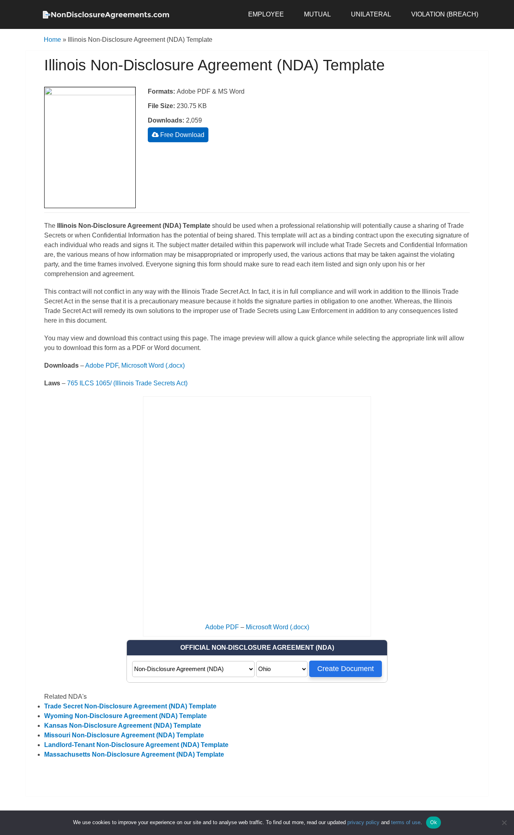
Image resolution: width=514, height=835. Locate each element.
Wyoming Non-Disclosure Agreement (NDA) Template (125, 715)
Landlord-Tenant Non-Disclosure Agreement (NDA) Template (136, 744)
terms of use (405, 822)
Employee (266, 14)
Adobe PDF (101, 365)
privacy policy (363, 822)
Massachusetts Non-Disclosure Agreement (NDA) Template (134, 754)
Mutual (317, 14)
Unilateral (371, 14)
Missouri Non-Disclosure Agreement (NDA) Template (124, 735)
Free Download (181, 134)
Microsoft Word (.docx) (153, 365)
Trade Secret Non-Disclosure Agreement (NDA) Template (130, 706)
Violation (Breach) (444, 14)
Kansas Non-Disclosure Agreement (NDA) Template (122, 725)
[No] (504, 823)
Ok (433, 822)
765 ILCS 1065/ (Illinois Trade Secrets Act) (127, 383)
